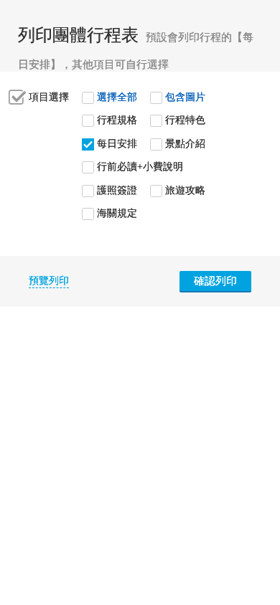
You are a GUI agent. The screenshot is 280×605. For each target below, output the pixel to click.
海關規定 (117, 213)
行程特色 (185, 120)
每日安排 (117, 143)
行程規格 (117, 120)
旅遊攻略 (185, 190)
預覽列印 (49, 281)
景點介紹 (185, 143)
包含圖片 (185, 97)
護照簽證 (117, 190)
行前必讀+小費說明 (140, 166)
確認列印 (215, 281)
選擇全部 (117, 97)
